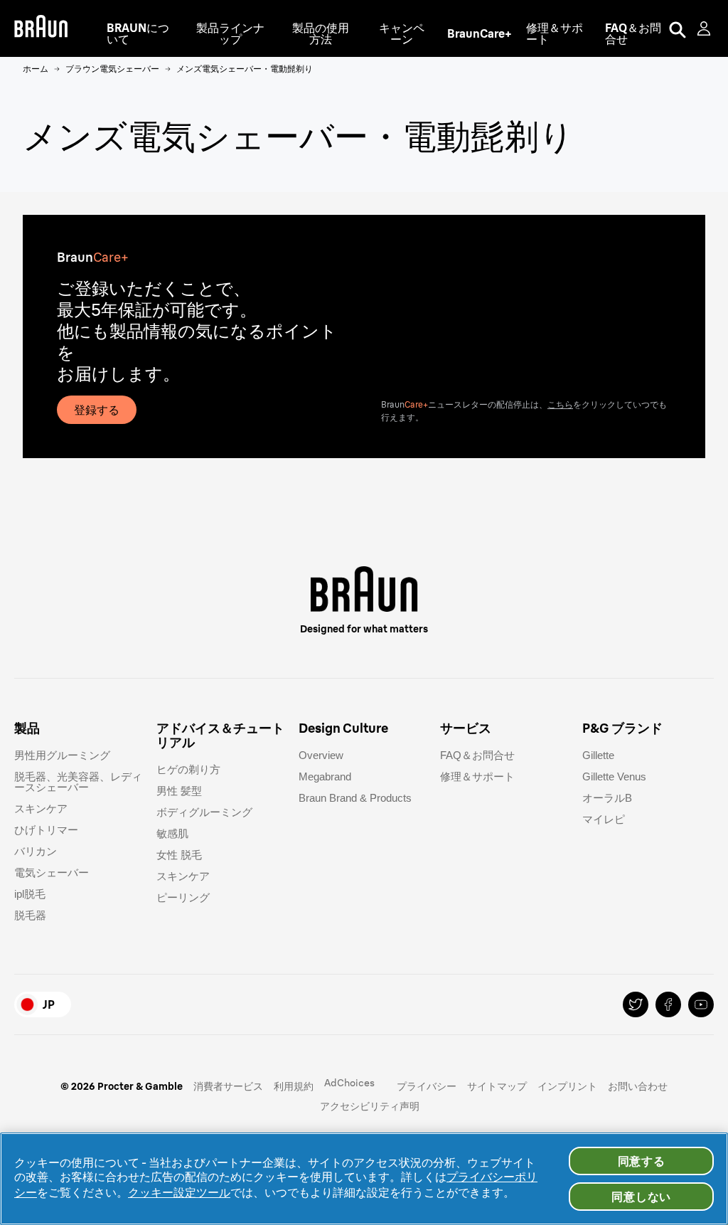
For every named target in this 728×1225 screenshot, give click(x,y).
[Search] (677, 28)
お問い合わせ (638, 1086)
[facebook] (668, 1004)
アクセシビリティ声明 (369, 1106)
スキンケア (41, 808)
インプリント (567, 1086)
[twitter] (635, 1004)
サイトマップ (497, 1086)
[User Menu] (705, 28)
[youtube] (701, 1004)
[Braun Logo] (41, 28)
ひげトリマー (46, 830)
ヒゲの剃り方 (188, 769)
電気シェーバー (51, 872)
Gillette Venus (614, 776)
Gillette (598, 755)
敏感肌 (172, 833)
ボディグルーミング (204, 812)
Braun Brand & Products (355, 798)
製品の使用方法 (320, 33)
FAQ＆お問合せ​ (477, 755)
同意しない (641, 1196)
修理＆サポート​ (477, 776)
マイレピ (603, 819)
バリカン (35, 851)
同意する (641, 1161)
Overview (321, 755)
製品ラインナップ (230, 33)
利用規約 (294, 1086)
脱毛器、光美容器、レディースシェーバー (78, 781)
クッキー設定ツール (179, 1192)
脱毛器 (30, 915)
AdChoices (349, 1082)
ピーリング (183, 897)
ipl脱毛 (30, 894)
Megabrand (325, 776)
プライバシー (426, 1086)
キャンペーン (401, 33)
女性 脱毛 (179, 855)
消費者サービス (228, 1086)
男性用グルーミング (62, 755)
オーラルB (607, 798)
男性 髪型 (179, 791)
